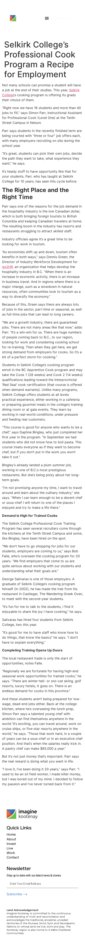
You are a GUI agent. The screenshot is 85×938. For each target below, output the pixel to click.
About (11, 839)
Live (10, 848)
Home (11, 834)
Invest (11, 844)
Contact (13, 857)
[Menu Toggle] (47, 18)
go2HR (7, 267)
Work (11, 853)
